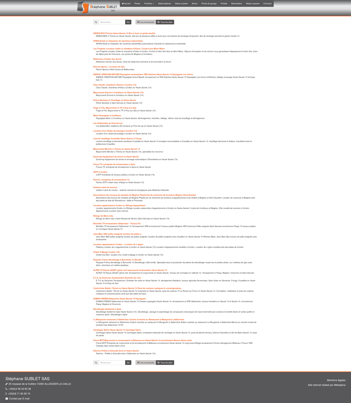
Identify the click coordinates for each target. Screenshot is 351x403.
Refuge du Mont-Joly (103, 215)
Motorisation (236, 3)
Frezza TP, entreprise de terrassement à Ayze (114, 164)
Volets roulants (181, 3)
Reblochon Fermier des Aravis (107, 59)
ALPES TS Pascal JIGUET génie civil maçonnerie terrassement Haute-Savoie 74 (130, 270)
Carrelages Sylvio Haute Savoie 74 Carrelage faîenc (117, 329)
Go (128, 22)
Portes (137, 3)
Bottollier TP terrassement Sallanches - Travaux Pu (117, 223)
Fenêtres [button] (148, 3)
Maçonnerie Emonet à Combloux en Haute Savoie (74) (118, 92)
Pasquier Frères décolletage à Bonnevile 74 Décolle (117, 259)
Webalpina (340, 385)
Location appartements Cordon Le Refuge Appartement (119, 205)
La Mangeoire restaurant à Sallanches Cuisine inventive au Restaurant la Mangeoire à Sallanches (138, 319)
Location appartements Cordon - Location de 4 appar (118, 244)
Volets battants (164, 3)
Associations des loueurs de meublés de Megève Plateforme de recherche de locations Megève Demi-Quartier (144, 195)
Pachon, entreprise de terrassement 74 (111, 179)
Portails (224, 3)
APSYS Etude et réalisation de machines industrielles (118, 40)
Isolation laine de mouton (105, 187)
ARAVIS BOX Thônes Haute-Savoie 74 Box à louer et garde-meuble (124, 33)
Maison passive (253, 3)
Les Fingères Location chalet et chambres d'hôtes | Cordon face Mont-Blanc (129, 48)
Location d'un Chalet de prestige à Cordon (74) (115, 130)
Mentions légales (336, 380)
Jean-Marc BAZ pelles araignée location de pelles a (117, 233)
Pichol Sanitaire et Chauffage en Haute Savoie (114, 100)
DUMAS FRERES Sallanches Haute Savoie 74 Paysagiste (119, 298)
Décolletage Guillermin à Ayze (107, 309)
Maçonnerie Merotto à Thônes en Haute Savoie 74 (116, 148)
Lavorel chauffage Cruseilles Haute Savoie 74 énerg (117, 138)
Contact (268, 3)
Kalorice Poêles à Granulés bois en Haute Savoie (116, 350)
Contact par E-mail (19, 398)
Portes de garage (209, 3)
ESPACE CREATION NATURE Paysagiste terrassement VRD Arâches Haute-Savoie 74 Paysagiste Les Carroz (143, 74)
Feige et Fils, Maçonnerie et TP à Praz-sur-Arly (114, 107)
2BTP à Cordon (100, 172)
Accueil (127, 3)
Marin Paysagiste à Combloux (107, 115)
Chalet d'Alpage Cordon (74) (106, 252)
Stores (194, 3)
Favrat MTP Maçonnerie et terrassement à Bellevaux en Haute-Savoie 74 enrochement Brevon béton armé (142, 340)
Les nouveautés (146, 22)
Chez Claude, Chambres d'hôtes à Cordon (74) (114, 84)
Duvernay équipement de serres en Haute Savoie (116, 156)
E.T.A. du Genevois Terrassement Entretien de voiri (117, 277)
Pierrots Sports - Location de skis (109, 66)
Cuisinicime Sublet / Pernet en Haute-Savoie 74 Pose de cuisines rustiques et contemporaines (137, 288)
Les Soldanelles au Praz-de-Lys (108, 123)
